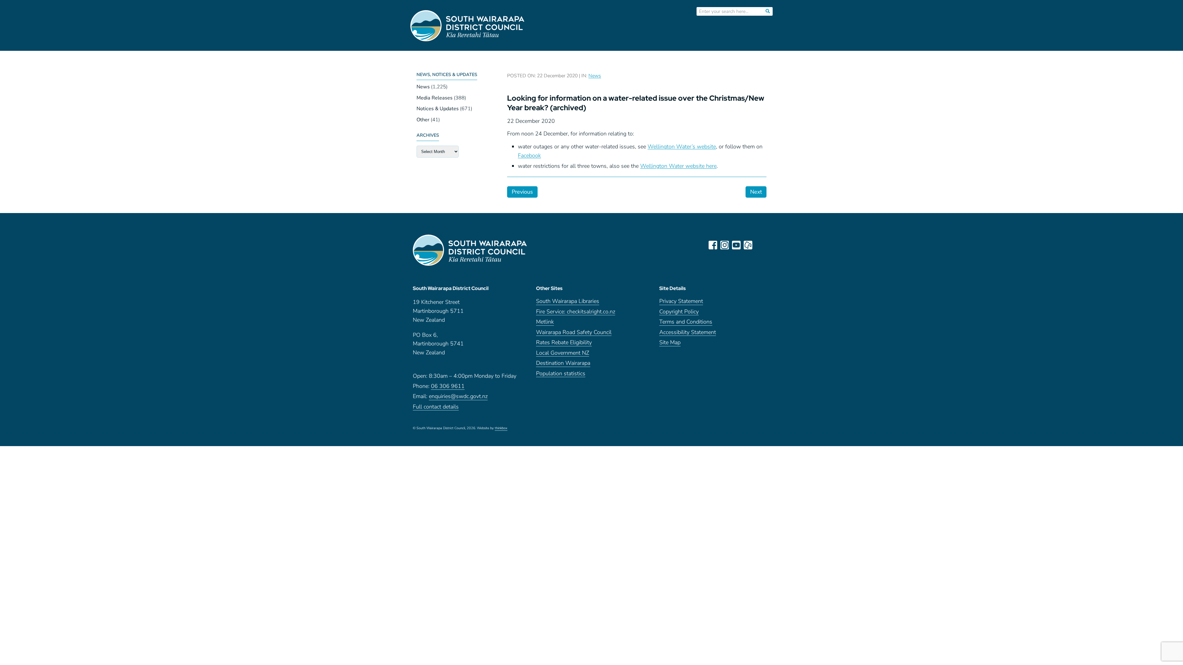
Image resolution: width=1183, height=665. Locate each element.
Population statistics (560, 373)
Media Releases (435, 98)
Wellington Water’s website (682, 146)
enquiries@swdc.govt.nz (458, 396)
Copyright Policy (679, 312)
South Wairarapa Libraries (567, 301)
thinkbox (501, 428)
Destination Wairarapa (563, 363)
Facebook (529, 155)
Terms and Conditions (685, 322)
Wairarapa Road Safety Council (574, 332)
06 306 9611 (448, 386)
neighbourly (748, 245)
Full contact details (436, 407)
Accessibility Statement (687, 332)
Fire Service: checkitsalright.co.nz (575, 312)
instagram (724, 245)
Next (756, 191)
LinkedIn (759, 245)
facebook (713, 245)
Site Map (670, 342)
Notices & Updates (438, 108)
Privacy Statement (681, 301)
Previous (522, 191)
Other (423, 119)
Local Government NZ (562, 353)
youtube (736, 245)
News (423, 86)
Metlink (545, 322)
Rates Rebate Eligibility (564, 342)
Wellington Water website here (678, 166)
